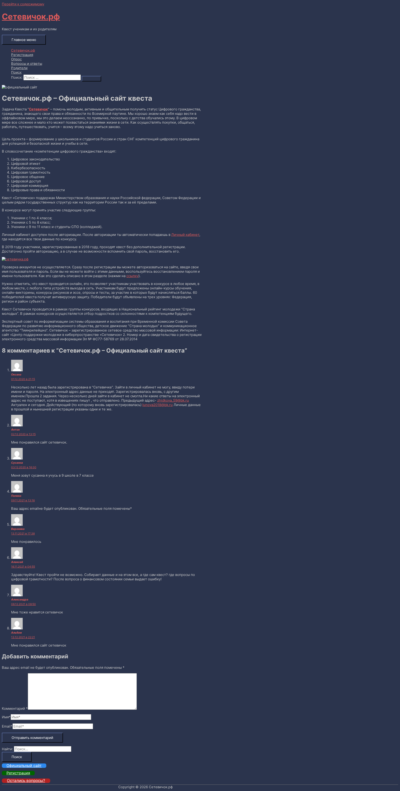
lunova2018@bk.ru (157, 405)
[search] (52, 77)
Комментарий (15, 708)
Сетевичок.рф (31, 16)
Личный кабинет (185, 234)
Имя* (6, 717)
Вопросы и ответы (26, 63)
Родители (19, 68)
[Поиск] (91, 78)
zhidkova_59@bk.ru (173, 400)
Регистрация (22, 55)
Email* (7, 726)
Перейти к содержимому (23, 4)
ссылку (132, 276)
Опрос (16, 59)
